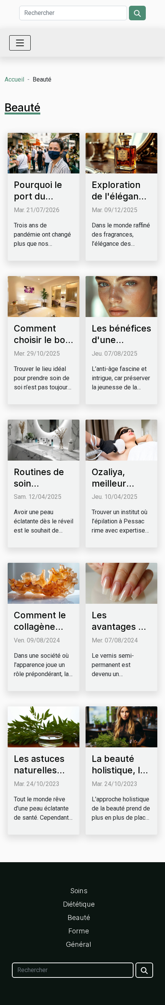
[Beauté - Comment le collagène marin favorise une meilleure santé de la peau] (43, 583)
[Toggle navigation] (20, 43)
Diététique (79, 904)
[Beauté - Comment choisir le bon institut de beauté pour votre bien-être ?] (43, 296)
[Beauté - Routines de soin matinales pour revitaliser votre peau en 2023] (43, 439)
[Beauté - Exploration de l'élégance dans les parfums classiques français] (121, 152)
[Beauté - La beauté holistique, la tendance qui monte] (121, 726)
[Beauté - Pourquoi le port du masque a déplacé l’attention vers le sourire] (43, 152)
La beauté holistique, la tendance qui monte (119, 776)
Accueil (14, 79)
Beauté (79, 917)
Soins (78, 891)
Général (78, 944)
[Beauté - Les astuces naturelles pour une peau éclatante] (43, 726)
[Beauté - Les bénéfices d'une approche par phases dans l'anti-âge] (121, 296)
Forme (78, 931)
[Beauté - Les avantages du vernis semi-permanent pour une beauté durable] (121, 583)
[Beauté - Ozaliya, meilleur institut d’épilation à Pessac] (121, 439)
